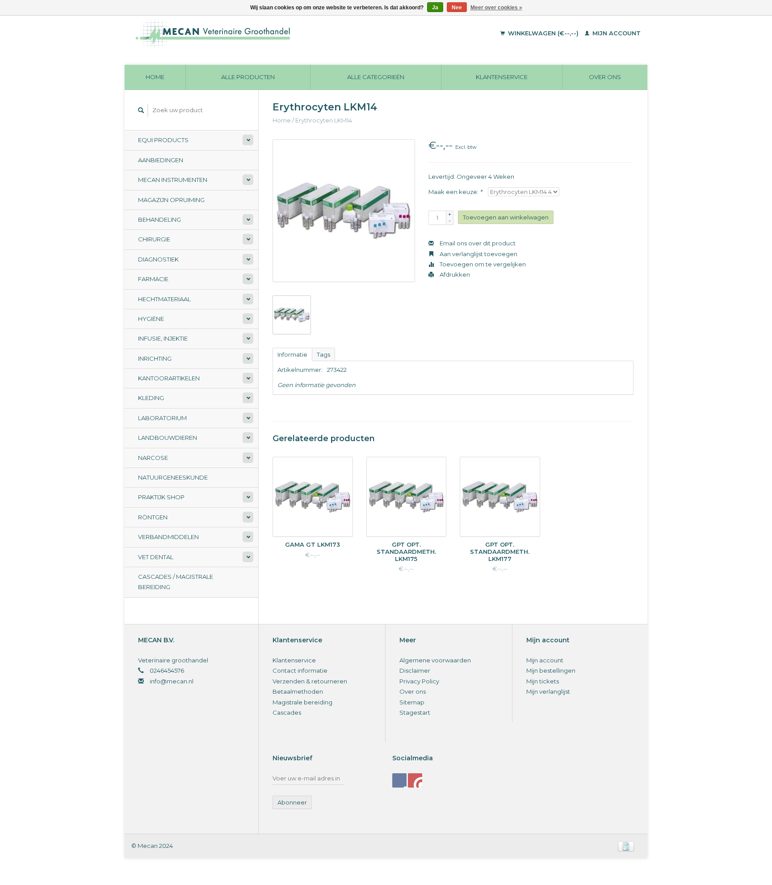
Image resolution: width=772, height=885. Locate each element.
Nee (457, 7)
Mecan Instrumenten (172, 179)
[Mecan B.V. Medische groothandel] (274, 33)
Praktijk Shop (161, 497)
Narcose (153, 457)
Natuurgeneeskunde (173, 477)
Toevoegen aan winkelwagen (506, 217)
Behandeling (159, 219)
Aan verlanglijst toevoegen (477, 253)
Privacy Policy (419, 681)
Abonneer (292, 802)
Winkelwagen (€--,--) (543, 33)
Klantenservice (502, 76)
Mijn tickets (542, 681)
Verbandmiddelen (168, 536)
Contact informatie (300, 670)
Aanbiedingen (160, 160)
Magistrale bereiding (302, 702)
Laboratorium (162, 417)
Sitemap (411, 702)
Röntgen (153, 517)
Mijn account (616, 33)
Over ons (605, 76)
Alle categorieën (375, 76)
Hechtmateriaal (164, 299)
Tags (323, 354)
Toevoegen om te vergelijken (482, 264)
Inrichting (155, 358)
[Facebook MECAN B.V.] (399, 780)
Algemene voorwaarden (435, 660)
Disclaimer (414, 670)
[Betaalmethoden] (626, 845)
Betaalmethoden (298, 691)
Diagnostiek (158, 259)
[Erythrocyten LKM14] (344, 211)
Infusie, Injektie (163, 338)
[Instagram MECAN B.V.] (415, 780)
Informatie (292, 354)
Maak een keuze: (455, 191)
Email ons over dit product (477, 243)
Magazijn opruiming (171, 199)
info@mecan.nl (171, 681)
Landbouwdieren (167, 437)
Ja (435, 7)
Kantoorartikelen (169, 378)
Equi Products (163, 139)
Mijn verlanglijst (548, 691)
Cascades (287, 712)
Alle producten (248, 76)
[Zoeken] (141, 110)
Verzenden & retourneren (310, 681)
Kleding (151, 397)
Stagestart (414, 712)
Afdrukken (454, 274)
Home (155, 76)
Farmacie (153, 278)
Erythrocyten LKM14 (323, 120)
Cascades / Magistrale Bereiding (175, 581)
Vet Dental (155, 556)
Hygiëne (151, 318)
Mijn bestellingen (550, 670)
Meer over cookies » (496, 7)
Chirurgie (154, 239)
